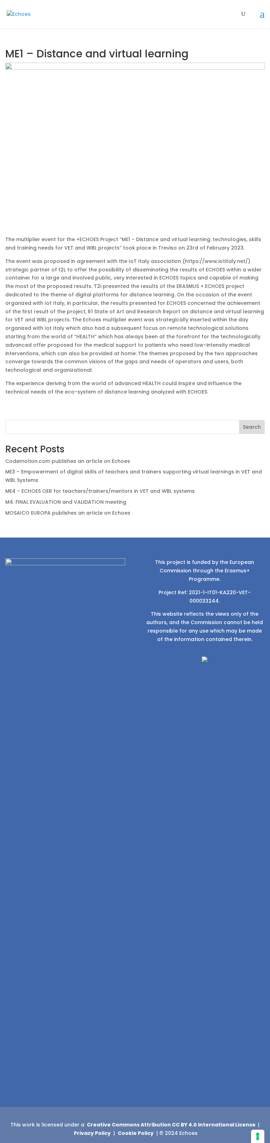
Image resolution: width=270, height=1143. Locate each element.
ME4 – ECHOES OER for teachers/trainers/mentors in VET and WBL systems (100, 491)
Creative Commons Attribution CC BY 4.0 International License (171, 1124)
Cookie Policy (136, 1133)
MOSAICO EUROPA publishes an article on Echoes (67, 512)
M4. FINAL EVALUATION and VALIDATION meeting (65, 501)
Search (252, 427)
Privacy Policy (92, 1133)
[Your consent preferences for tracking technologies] (257, 1136)
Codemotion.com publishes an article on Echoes (67, 461)
